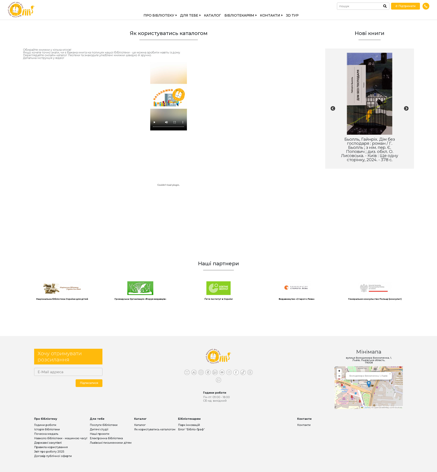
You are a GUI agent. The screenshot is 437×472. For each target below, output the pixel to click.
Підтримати (405, 6)
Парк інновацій (189, 425)
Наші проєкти (99, 433)
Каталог (212, 15)
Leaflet (366, 407)
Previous (332, 110)
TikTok (243, 373)
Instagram (229, 373)
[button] (369, 384)
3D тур (292, 15)
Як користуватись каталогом (154, 429)
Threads (250, 373)
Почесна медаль (46, 433)
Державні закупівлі (48, 442)
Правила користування (51, 447)
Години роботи (45, 425)
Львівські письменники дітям (111, 442)
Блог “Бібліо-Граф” (191, 429)
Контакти (304, 425)
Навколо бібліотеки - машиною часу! (60, 438)
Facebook (236, 373)
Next (406, 110)
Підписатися (89, 383)
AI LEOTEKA (194, 373)
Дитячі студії (99, 429)
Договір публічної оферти (53, 456)
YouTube (222, 373)
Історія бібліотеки (47, 429)
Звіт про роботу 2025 (49, 451)
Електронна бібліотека (106, 438)
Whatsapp (219, 381)
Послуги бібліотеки (104, 425)
